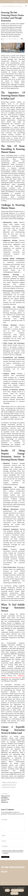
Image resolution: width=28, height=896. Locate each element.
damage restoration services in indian (9, 787)
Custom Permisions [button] (17, 890)
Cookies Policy (21, 887)
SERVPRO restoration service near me (13, 676)
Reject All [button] (14, 893)
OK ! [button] (7, 890)
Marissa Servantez (5, 38)
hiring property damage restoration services (10, 782)
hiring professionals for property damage (9, 784)
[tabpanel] (13, 48)
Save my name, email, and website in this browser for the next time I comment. (12, 852)
